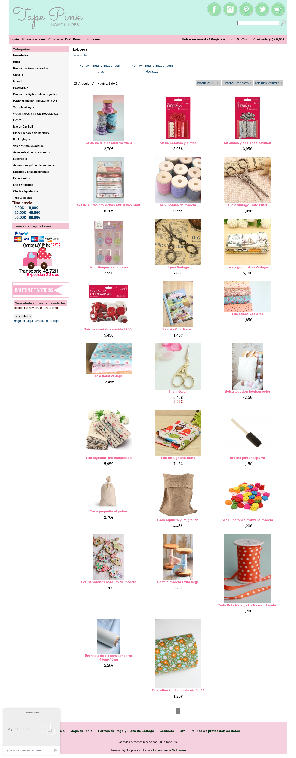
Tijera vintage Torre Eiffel (247, 205)
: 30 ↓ (207, 83)
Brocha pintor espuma (247, 458)
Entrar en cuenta (195, 39)
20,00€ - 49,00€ (27, 213)
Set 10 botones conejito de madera (108, 582)
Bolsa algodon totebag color (247, 391)
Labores (86, 55)
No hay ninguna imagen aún (100, 65)
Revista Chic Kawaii (178, 329)
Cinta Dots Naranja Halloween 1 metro (247, 605)
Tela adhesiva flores (247, 314)
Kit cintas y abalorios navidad (247, 143)
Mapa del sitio (81, 731)
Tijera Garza (178, 391)
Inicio (14, 39)
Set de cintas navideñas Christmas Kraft (108, 205)
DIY (68, 39)
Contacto (55, 39)
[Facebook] (214, 15)
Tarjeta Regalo (22, 197)
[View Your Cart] (278, 15)
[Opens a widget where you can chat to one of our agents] (32, 731)
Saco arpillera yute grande (178, 520)
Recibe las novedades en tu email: (37, 308)
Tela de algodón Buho (177, 458)
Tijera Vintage (178, 267)
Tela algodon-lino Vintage (247, 267)
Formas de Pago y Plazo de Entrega (126, 731)
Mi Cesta (243, 39)
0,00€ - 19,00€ (26, 208)
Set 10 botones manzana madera (247, 520)
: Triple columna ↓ (268, 83)
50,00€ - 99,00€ (27, 217)
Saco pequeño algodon (108, 511)
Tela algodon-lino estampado (109, 458)
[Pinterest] (246, 15)
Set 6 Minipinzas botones (109, 267)
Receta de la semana (89, 39)
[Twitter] (262, 15)
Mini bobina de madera (178, 205)
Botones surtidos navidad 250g (108, 329)
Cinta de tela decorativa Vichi (109, 143)
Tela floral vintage (109, 376)
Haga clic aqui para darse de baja (36, 321)
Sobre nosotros (34, 39)
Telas (100, 71)
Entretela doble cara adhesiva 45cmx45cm (108, 657)
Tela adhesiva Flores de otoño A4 (178, 690)
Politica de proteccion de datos (215, 731)
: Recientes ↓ (237, 83)
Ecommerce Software (169, 750)
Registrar (218, 39)
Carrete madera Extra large (178, 582)
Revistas (152, 71)
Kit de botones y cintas (178, 143)
